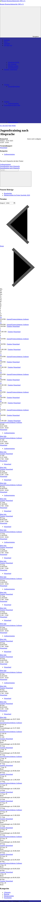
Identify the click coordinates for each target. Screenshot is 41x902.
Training (6, 102)
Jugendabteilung (13, 68)
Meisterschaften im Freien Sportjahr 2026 (17, 195)
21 (1, 378)
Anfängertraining (13, 103)
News (6, 42)
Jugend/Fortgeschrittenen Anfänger (18, 319)
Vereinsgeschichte (13, 62)
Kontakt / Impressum (10, 69)
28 (1, 396)
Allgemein (7, 892)
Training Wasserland (13, 326)
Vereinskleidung (13, 122)
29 (1, 317)
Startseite (7, 40)
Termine (6, 85)
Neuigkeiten (8, 898)
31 (1, 323)
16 (1, 365)
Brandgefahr (8, 193)
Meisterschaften (9, 896)
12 (1, 355)
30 (1, 401)
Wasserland (3, 147)
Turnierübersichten (14, 86)
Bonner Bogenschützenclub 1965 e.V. (12, 4)
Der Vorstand (12, 64)
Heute (2, 246)
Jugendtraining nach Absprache (10, 166)
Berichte (6, 894)
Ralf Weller (12, 125)
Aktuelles (7, 43)
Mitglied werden (13, 66)
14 (1, 360)
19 (1, 372)
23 (1, 383)
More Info (3, 436)
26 (1, 390)
